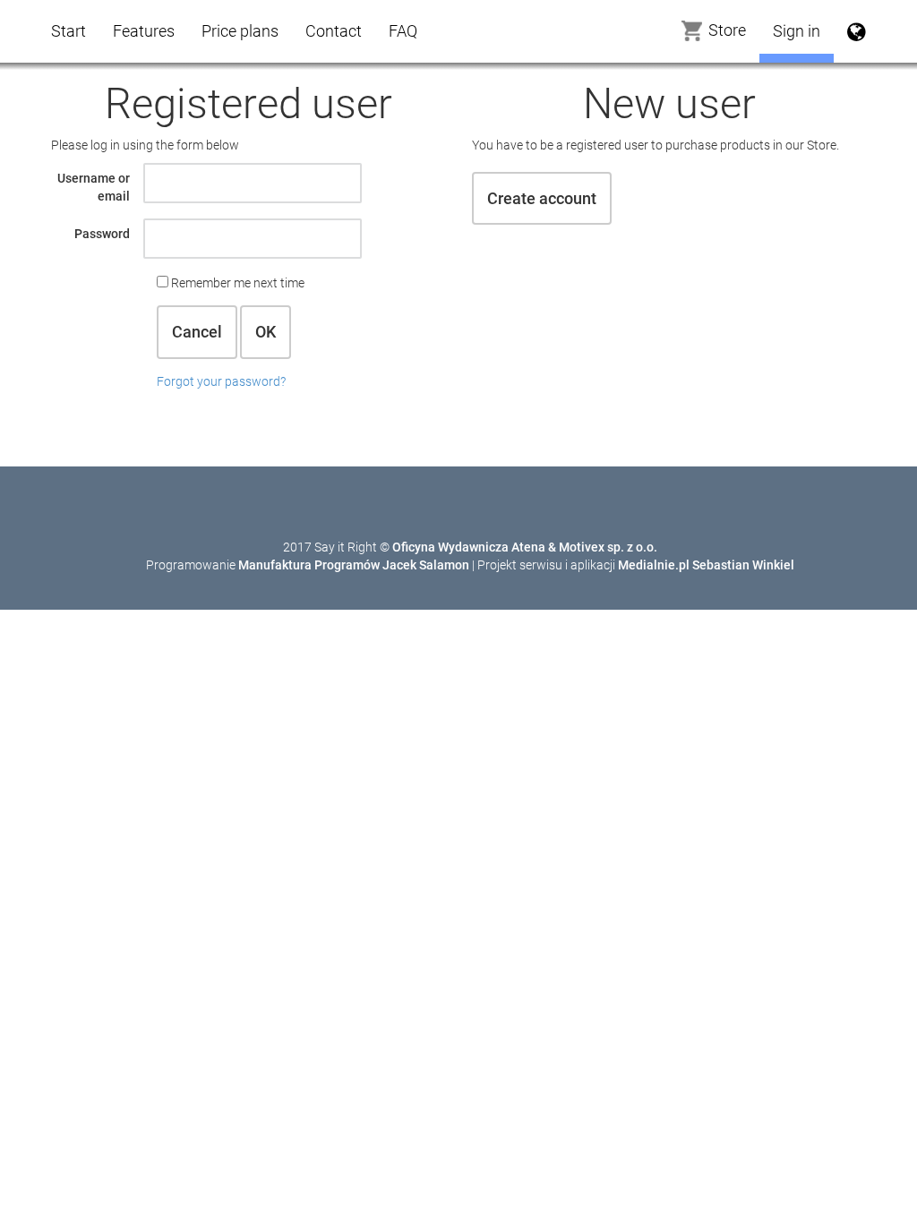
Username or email (93, 187)
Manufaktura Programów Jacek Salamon (353, 565)
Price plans (240, 30)
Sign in (796, 30)
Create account (541, 198)
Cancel (197, 331)
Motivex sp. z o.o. (608, 547)
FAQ (403, 30)
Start (68, 30)
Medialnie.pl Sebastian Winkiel (706, 565)
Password (102, 234)
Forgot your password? (221, 381)
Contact (333, 30)
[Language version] (856, 31)
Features (144, 30)
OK (265, 331)
